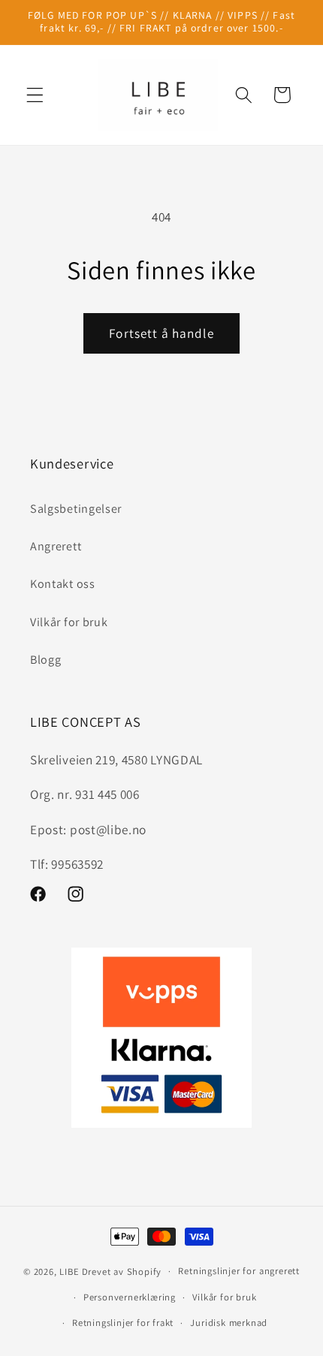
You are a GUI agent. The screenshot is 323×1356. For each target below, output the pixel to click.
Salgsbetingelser (76, 509)
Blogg (45, 659)
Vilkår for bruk (68, 622)
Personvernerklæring (129, 1297)
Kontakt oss (62, 584)
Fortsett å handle (161, 333)
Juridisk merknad (228, 1322)
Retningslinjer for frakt (123, 1322)
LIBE (69, 1270)
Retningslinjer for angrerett (239, 1270)
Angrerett (55, 546)
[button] (35, 95)
